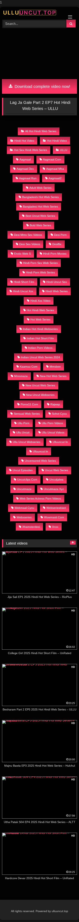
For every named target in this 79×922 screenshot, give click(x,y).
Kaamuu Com (28, 366)
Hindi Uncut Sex (56, 281)
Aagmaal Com (52, 159)
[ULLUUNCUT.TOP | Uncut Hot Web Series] (32, 12)
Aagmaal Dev (25, 168)
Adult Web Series (40, 187)
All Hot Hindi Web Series (40, 131)
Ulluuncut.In (40, 451)
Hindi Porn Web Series (40, 272)
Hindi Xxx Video (40, 300)
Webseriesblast (56, 507)
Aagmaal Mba (55, 168)
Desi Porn (60, 234)
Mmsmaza (21, 376)
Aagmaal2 (55, 178)
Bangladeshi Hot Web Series (40, 197)
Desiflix (56, 244)
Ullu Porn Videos (52, 423)
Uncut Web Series (56, 470)
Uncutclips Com (27, 479)
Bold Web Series (40, 225)
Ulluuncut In (60, 442)
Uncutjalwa (56, 479)
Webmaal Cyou (24, 507)
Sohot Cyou (59, 413)
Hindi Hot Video (24, 140)
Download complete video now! (41, 86)
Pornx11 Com (29, 404)
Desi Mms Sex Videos (28, 234)
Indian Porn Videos (40, 347)
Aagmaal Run (27, 178)
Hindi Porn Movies (54, 253)
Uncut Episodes (23, 470)
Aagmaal (25, 159)
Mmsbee (55, 366)
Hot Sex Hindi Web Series (30, 150)
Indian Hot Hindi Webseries (40, 329)
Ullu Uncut (22, 432)
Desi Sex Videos (29, 244)
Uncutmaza (24, 489)
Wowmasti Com (54, 517)
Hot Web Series (40, 319)
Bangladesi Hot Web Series (40, 206)
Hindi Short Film (24, 281)
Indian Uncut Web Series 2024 (40, 357)
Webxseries (24, 517)
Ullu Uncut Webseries (26, 442)
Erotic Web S (22, 253)
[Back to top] (66, 911)
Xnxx (55, 526)
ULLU (63, 150)
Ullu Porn (23, 423)
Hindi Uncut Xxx (23, 291)
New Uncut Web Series (40, 385)
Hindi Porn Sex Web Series (40, 262)
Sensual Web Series (27, 413)
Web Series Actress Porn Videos (40, 498)
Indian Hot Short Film (40, 338)
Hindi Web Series (57, 291)
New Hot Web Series (53, 376)
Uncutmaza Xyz (54, 489)
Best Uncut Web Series (40, 215)
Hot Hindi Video (57, 140)
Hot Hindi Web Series (40, 310)
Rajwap (55, 404)
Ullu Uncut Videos (53, 432)
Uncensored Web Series (40, 460)
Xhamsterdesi (31, 526)
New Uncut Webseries (40, 394)
